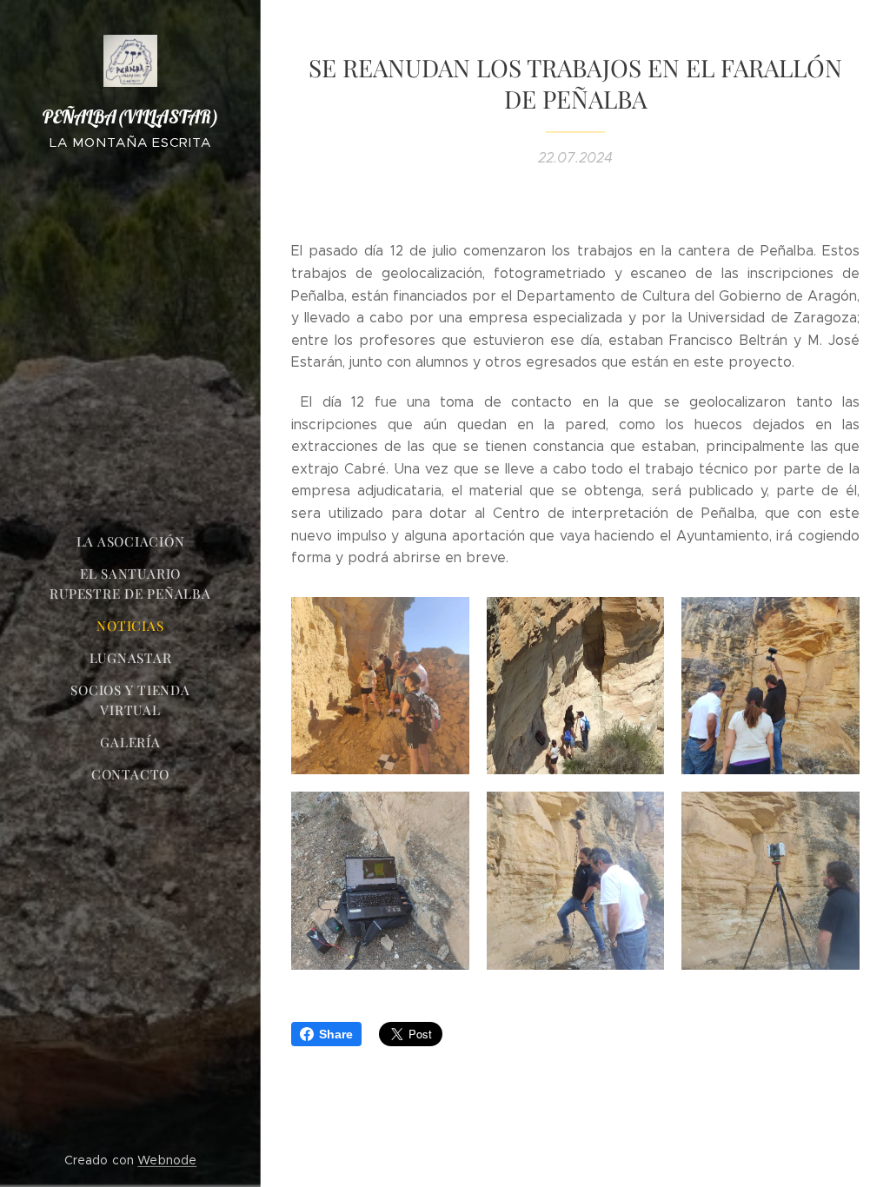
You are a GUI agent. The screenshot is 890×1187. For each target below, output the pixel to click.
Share (336, 1034)
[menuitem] (130, 542)
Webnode (166, 1160)
